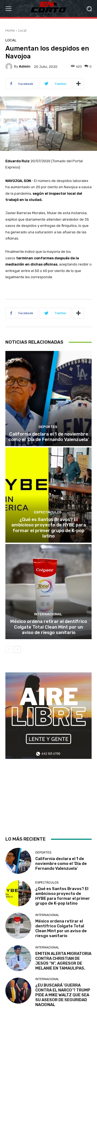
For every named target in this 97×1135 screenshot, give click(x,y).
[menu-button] (8, 8)
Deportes (48, 427)
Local (22, 30)
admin (24, 66)
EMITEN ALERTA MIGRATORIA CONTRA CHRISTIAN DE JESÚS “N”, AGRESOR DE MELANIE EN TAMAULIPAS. (63, 961)
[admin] (9, 66)
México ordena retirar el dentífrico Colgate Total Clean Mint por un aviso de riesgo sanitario (48, 627)
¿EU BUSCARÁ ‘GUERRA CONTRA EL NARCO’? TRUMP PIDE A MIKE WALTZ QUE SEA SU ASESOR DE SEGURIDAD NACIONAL (62, 995)
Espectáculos (48, 512)
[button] (89, 8)
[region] (48, 749)
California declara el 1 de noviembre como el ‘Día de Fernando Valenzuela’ (48, 436)
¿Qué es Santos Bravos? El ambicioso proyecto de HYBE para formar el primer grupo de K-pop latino (48, 528)
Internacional (48, 614)
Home (10, 30)
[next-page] (17, 649)
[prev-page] (8, 649)
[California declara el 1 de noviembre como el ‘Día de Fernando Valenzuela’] (48, 398)
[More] (78, 83)
